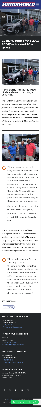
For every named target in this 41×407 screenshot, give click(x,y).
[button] (24, 402)
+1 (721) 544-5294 (7, 325)
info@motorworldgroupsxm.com (13, 327)
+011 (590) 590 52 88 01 (9, 342)
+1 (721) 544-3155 (7, 360)
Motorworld (11, 399)
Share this (9, 307)
